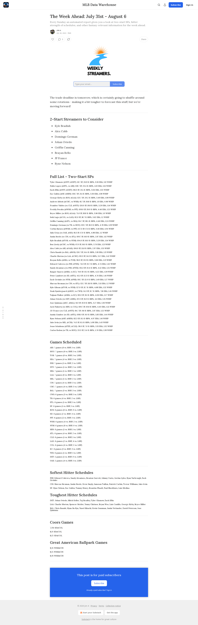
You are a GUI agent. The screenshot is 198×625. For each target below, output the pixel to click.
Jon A (58, 30)
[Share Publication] (165, 5)
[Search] (159, 5)
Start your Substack (92, 612)
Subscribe (176, 5)
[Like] (52, 39)
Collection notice (113, 606)
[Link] (46, 119)
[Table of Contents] (3, 312)
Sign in (189, 5)
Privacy (94, 606)
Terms (101, 606)
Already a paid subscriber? (99, 590)
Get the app (112, 612)
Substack (86, 619)
